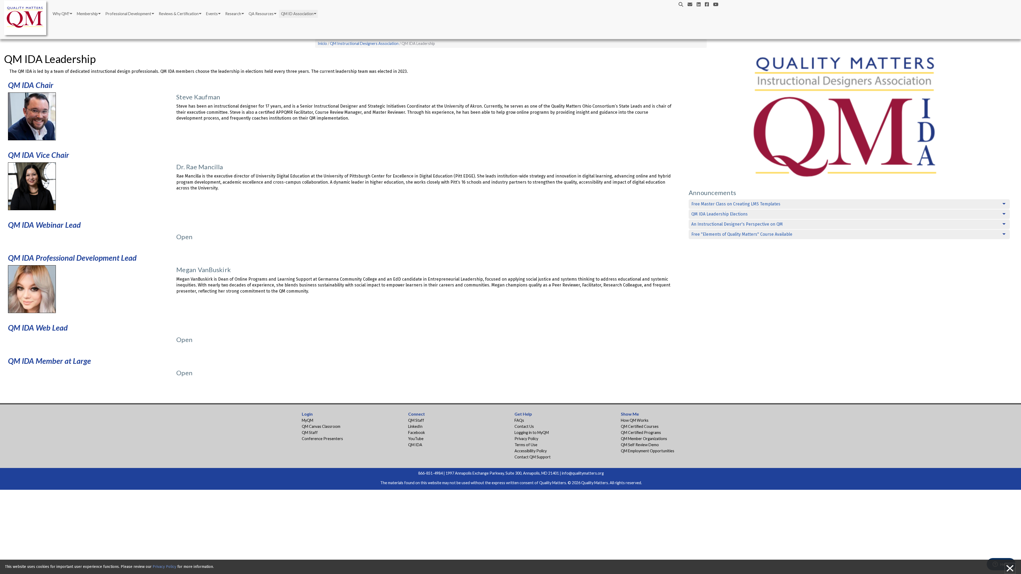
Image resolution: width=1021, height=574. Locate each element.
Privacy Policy (526, 438)
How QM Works (634, 420)
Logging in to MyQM (531, 432)
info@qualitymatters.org (583, 473)
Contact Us (524, 426)
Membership (87, 13)
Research (233, 13)
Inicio (322, 43)
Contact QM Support (532, 457)
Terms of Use (525, 444)
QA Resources (261, 13)
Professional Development (128, 13)
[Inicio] (27, 18)
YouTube (416, 438)
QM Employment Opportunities (647, 451)
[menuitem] (62, 14)
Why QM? (61, 13)
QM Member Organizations (644, 438)
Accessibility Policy (530, 451)
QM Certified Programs (641, 432)
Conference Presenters (322, 438)
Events (212, 13)
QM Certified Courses (640, 426)
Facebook (416, 432)
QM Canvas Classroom (321, 426)
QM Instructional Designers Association (364, 43)
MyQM (307, 420)
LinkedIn (415, 426)
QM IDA (415, 444)
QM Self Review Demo (640, 444)
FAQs (519, 420)
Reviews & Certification (179, 13)
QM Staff (310, 432)
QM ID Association (297, 13)
